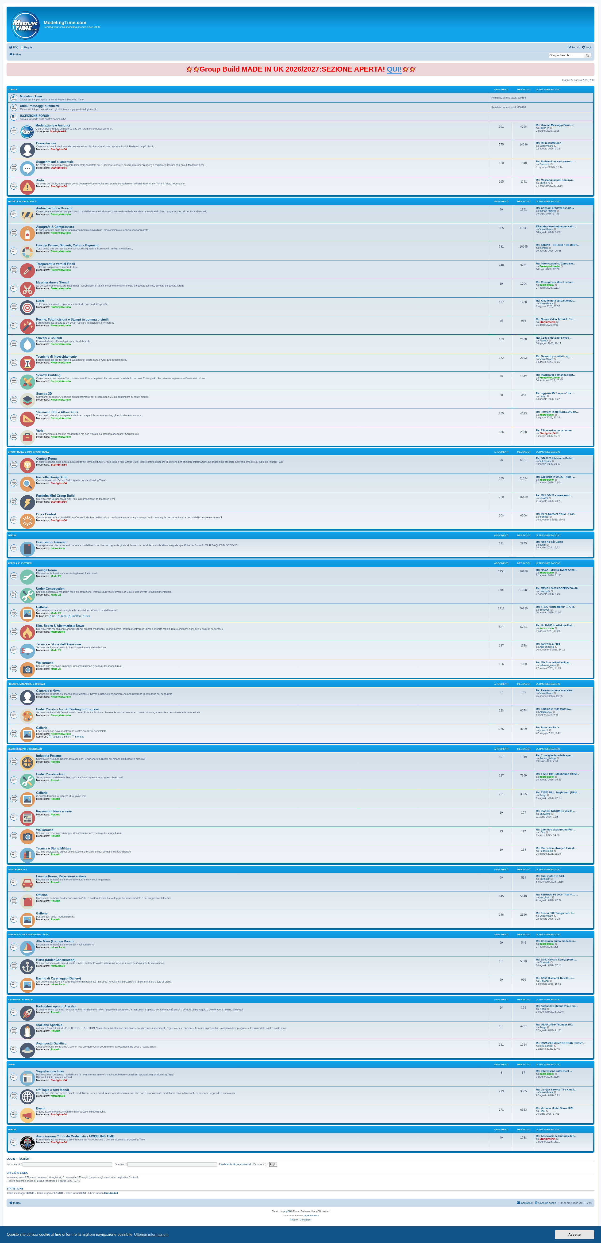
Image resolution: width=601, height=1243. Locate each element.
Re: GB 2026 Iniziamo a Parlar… (555, 458)
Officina (41, 895)
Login (11, 1158)
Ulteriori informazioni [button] (151, 1234)
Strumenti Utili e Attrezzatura (57, 412)
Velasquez (545, 461)
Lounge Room (46, 570)
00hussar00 (546, 1045)
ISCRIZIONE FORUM (35, 116)
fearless (544, 516)
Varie (39, 430)
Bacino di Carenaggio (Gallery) (58, 978)
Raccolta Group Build (51, 477)
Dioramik (544, 962)
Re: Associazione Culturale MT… (556, 1136)
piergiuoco (545, 897)
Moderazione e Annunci (52, 125)
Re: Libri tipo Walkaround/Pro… (555, 829)
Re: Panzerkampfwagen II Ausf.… (556, 848)
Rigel (542, 1110)
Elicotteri (76, 616)
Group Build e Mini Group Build (28, 452)
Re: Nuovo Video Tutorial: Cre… (555, 319)
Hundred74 (111, 1193)
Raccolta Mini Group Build (55, 495)
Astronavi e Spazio (20, 999)
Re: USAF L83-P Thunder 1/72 (554, 1024)
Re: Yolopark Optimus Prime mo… (557, 1006)
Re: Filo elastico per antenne (553, 430)
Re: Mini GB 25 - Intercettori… (554, 495)
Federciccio (546, 850)
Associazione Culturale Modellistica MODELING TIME (75, 1136)
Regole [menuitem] (28, 47)
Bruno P (544, 127)
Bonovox (544, 164)
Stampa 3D (44, 393)
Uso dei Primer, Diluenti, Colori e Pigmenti (67, 245)
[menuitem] (13, 47)
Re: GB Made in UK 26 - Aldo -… (556, 476)
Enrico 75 (544, 182)
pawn (542, 544)
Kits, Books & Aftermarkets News (60, 625)
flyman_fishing (547, 210)
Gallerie (41, 607)
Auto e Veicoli (17, 869)
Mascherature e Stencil (52, 282)
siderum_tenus (547, 665)
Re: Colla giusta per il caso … (554, 337)
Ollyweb (544, 980)
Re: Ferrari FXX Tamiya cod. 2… (555, 913)
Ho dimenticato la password (235, 1164)
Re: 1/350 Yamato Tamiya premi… (556, 959)
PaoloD (543, 340)
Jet (53, 616)
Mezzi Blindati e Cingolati (25, 749)
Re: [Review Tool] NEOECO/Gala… (557, 411)
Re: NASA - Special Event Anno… (556, 569)
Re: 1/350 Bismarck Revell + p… (555, 978)
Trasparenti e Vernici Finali (55, 264)
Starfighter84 (58, 131)
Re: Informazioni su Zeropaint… (556, 263)
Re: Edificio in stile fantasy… (554, 709)
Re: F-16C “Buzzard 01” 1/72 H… (556, 606)
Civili (87, 616)
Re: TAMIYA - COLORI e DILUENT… (558, 245)
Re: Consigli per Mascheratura (554, 282)
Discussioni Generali (51, 542)
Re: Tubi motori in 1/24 (550, 876)
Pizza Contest (46, 514)
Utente (12, 89)
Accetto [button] (574, 1234)
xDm (542, 832)
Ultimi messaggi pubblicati (39, 106)
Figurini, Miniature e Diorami (26, 684)
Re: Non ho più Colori (549, 541)
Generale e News (48, 690)
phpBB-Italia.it (311, 1215)
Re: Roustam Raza (547, 727)
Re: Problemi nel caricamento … (556, 161)
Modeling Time (31, 96)
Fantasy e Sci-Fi (61, 736)
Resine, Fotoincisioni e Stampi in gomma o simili (72, 319)
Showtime (545, 813)
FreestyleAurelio (61, 214)
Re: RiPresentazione (548, 143)
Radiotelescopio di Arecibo (56, 1006)
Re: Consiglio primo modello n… (556, 941)
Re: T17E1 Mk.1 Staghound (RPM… (557, 774)
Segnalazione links (50, 1071)
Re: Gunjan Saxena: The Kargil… (556, 1089)
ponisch (543, 730)
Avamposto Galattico (51, 1043)
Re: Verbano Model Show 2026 (554, 1108)
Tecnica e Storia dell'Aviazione (58, 644)
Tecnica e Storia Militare (53, 848)
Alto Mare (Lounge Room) (54, 941)
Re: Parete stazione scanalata (554, 690)
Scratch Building (48, 375)
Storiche (79, 736)
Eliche (63, 616)
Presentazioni (46, 143)
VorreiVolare (546, 145)
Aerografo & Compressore (55, 227)
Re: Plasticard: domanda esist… (556, 374)
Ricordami (259, 1164)
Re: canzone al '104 (548, 644)
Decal (40, 301)
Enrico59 (544, 878)
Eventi (40, 1108)
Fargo (542, 396)
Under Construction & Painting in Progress (67, 709)
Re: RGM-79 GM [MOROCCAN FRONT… (561, 1043)
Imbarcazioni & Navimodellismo (28, 934)
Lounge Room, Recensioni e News (61, 876)
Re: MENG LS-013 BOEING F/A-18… (558, 588)
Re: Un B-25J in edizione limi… (555, 625)
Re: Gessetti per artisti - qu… (554, 356)
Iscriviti (24, 1158)
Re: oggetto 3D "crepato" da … (555, 393)
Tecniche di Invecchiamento (56, 356)
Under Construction (50, 588)
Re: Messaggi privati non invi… (555, 180)
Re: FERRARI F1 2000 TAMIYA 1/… (557, 894)
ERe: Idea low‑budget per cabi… (556, 226)
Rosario (55, 761)
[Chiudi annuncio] (591, 65)
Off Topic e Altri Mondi (52, 1090)
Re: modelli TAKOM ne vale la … (556, 811)
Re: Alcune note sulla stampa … (556, 300)
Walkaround (45, 663)
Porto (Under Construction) (55, 960)
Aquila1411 (545, 711)
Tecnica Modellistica (22, 201)
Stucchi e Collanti (49, 338)
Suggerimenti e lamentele (54, 162)
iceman (543, 247)
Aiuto (40, 180)
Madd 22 (56, 576)
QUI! (394, 69)
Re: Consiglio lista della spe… (554, 755)
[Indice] (26, 24)
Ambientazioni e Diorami (54, 208)
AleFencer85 (546, 646)
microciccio (546, 284)
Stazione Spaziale (49, 1025)
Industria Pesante (49, 755)
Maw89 (543, 498)
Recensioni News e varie (54, 811)
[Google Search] (587, 55)
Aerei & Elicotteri (20, 563)
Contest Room (46, 458)
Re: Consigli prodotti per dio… (555, 208)
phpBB (287, 1211)
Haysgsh (544, 591)
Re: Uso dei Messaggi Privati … (555, 125)
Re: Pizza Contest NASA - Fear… (556, 513)
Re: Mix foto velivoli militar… (553, 662)
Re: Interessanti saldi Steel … (554, 1071)
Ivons (542, 1008)
